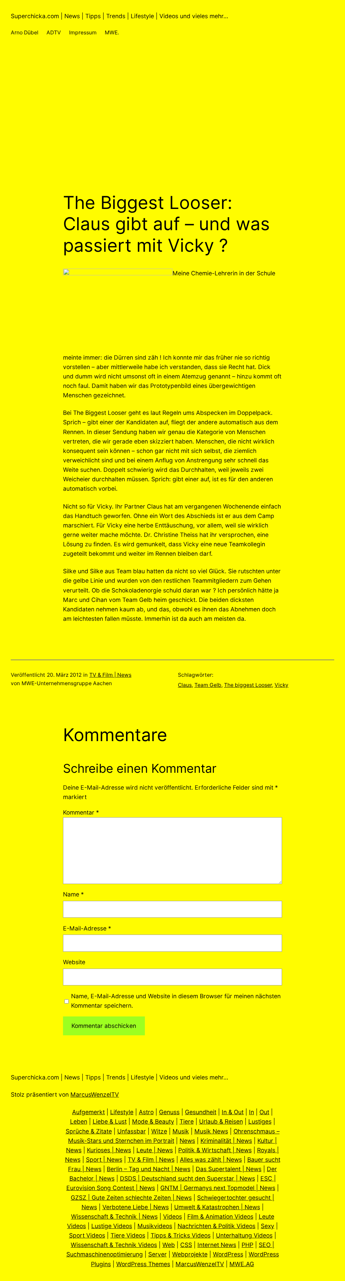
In (251, 1112)
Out (264, 1112)
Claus (185, 685)
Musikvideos (154, 1225)
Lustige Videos (111, 1225)
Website (74, 962)
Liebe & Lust (110, 1121)
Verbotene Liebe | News (135, 1207)
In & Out (233, 1112)
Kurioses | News (109, 1150)
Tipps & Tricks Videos (181, 1235)
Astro (146, 1112)
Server (157, 1254)
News (187, 1140)
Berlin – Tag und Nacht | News (148, 1168)
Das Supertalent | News (228, 1168)
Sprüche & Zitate (89, 1131)
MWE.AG (241, 1264)
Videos (172, 1216)
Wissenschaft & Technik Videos (114, 1244)
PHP (247, 1244)
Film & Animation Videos (220, 1216)
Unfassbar (131, 1131)
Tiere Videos (128, 1235)
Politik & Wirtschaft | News (215, 1150)
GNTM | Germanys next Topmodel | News (217, 1187)
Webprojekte (190, 1254)
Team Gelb (207, 685)
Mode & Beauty (153, 1121)
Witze (159, 1131)
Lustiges (260, 1121)
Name (73, 894)
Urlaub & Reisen (221, 1121)
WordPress (228, 1254)
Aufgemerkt (88, 1112)
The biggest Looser (248, 685)
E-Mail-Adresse (87, 928)
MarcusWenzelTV (94, 1094)
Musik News (211, 1131)
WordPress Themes (143, 1264)
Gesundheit (200, 1112)
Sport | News (104, 1159)
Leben (78, 1121)
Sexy (267, 1225)
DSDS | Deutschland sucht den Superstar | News (187, 1178)
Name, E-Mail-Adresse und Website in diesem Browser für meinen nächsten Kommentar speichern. (176, 1001)
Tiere (187, 1121)
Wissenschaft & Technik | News (114, 1216)
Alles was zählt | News (211, 1159)
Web (168, 1244)
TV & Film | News (110, 675)
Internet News (216, 1244)
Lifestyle (121, 1112)
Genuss (169, 1112)
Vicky (281, 685)
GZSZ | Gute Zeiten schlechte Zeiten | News (131, 1197)
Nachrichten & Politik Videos (216, 1225)
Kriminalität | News (226, 1140)
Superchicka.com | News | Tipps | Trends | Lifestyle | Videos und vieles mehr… (119, 16)
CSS (186, 1244)
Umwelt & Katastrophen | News (217, 1207)
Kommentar (81, 812)
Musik (180, 1131)
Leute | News (154, 1150)
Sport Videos (87, 1235)
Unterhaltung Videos (244, 1235)
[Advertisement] (172, 120)
